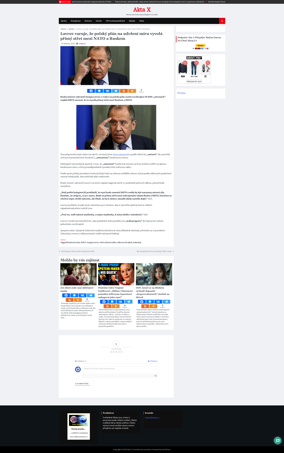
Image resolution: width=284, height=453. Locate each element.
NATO (83, 242)
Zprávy (64, 21)
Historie (88, 21)
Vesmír (99, 21)
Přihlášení (154, 361)
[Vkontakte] (107, 91)
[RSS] (124, 91)
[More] (132, 91)
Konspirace (76, 21)
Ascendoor (147, 450)
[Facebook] (91, 91)
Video (141, 21)
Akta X (142, 10)
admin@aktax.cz (152, 417)
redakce (82, 43)
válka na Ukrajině (124, 242)
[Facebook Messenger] (99, 91)
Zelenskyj (137, 242)
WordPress (166, 450)
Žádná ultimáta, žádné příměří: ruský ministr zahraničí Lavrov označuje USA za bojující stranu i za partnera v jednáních (147, 2)
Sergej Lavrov (93, 242)
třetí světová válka (108, 242)
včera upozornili (121, 154)
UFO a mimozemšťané (115, 21)
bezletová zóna (73, 242)
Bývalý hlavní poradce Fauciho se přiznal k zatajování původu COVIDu (73, 2)
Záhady (132, 21)
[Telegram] (116, 91)
